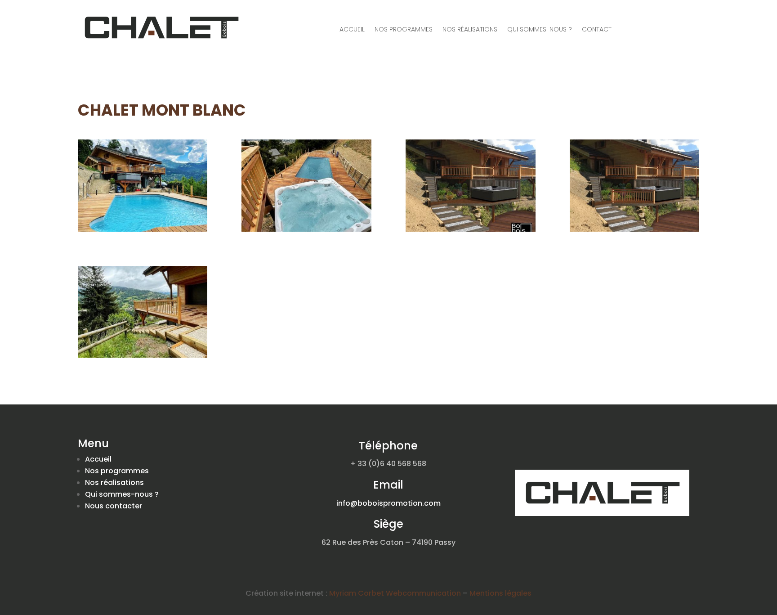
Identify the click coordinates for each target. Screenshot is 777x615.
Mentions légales (500, 593)
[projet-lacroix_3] (143, 355)
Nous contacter (113, 506)
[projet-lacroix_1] (143, 229)
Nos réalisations (469, 30)
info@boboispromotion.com (388, 503)
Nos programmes (404, 30)
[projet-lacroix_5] (471, 229)
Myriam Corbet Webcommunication (394, 593)
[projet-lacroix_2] (306, 229)
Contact (597, 30)
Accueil (352, 30)
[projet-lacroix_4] (635, 229)
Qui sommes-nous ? (539, 30)
